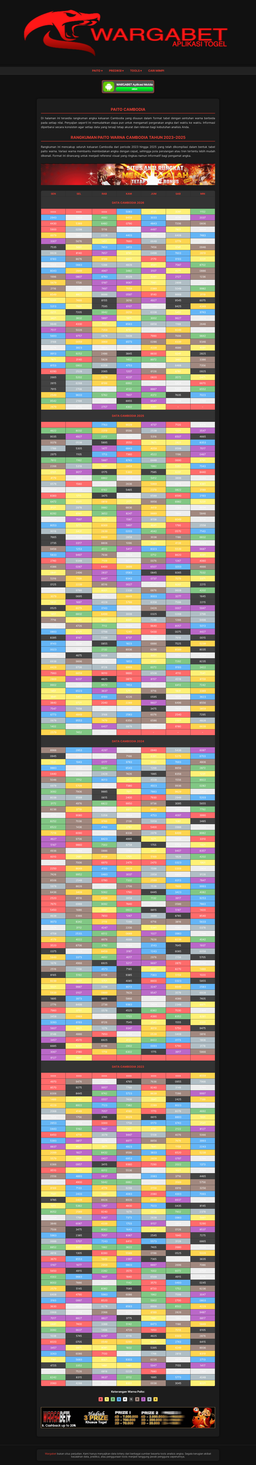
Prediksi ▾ (116, 70)
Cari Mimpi (156, 70)
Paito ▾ (97, 70)
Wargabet (50, 1453)
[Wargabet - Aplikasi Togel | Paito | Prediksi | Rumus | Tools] (128, 32)
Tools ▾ (136, 70)
